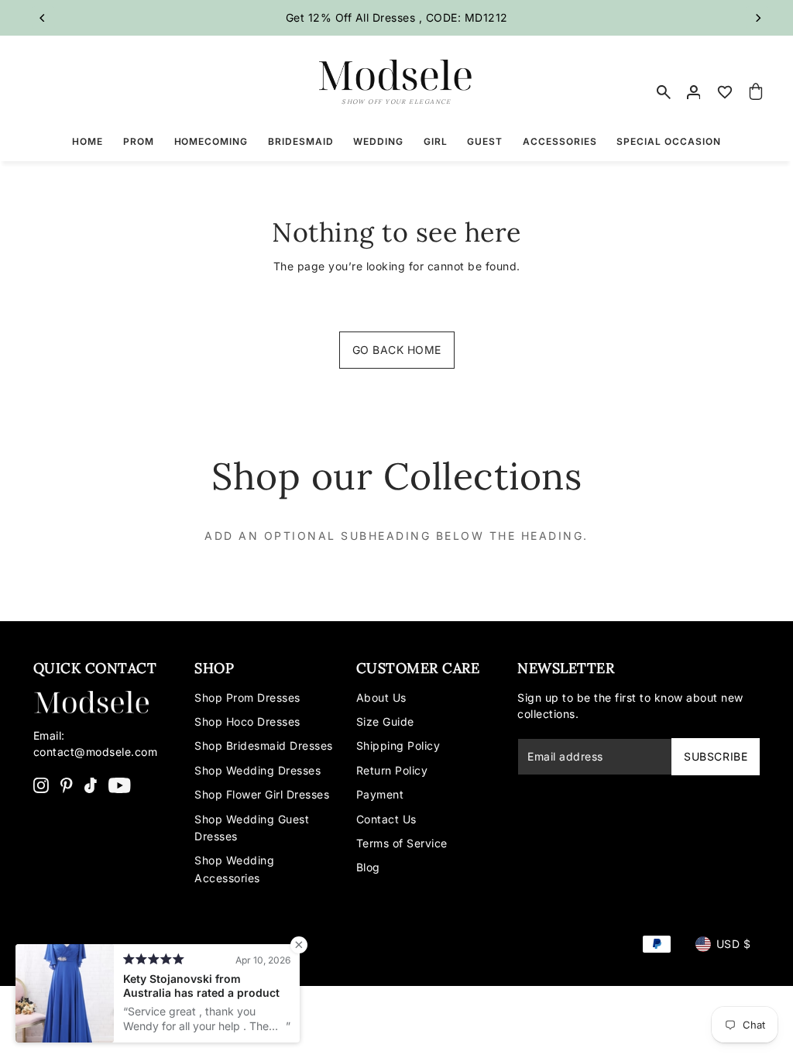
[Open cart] (756, 92)
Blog (368, 867)
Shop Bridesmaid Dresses (263, 745)
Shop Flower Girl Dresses (261, 794)
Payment (380, 794)
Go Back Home (396, 349)
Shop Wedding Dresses (257, 770)
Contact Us (386, 819)
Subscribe (715, 756)
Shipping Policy (398, 745)
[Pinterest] (66, 784)
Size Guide (385, 721)
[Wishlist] (725, 92)
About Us (381, 697)
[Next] (757, 17)
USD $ (733, 943)
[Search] (663, 92)
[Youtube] (119, 784)
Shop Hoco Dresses (247, 721)
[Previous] (43, 17)
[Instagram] (41, 784)
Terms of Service (402, 843)
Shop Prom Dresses (247, 697)
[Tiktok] (90, 784)
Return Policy (392, 770)
